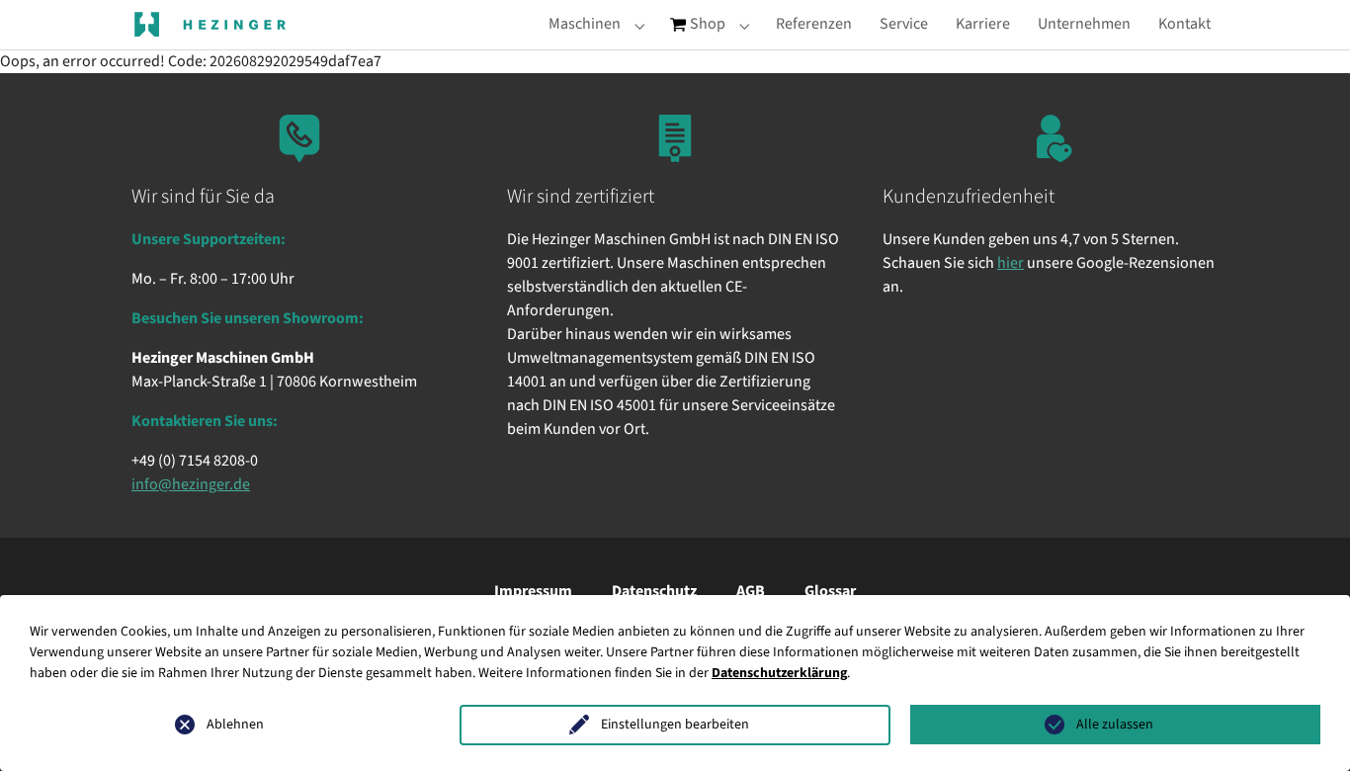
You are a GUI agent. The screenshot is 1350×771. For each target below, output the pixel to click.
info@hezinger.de (190, 484)
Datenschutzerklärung (779, 673)
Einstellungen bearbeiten (675, 724)
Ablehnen (235, 724)
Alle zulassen (1114, 724)
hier (1010, 263)
